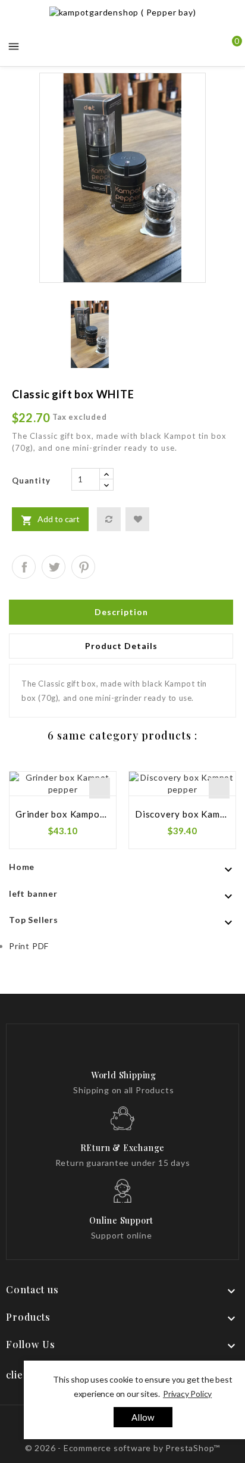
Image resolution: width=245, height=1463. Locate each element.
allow (143, 1417)
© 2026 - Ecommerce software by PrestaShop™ (123, 1448)
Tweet (53, 567)
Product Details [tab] (121, 646)
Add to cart (50, 520)
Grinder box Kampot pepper (62, 814)
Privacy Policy (187, 1394)
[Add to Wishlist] (137, 519)
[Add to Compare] (109, 519)
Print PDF (29, 946)
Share (23, 567)
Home (21, 867)
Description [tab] (121, 612)
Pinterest (83, 567)
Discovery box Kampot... (182, 814)
